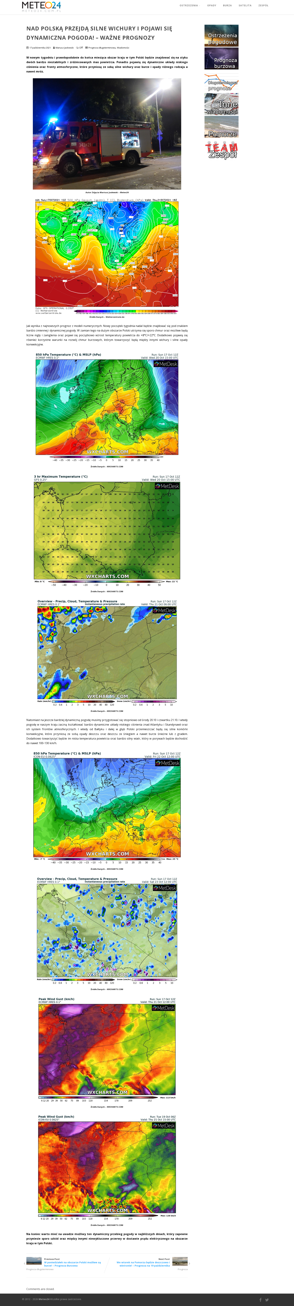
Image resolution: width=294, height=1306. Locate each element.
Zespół (263, 5)
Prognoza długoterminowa (102, 47)
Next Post (143, 1262)
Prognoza (183, 1269)
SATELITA (245, 5)
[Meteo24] (41, 12)
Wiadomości (123, 47)
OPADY (211, 5)
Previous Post (72, 1262)
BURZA (227, 5)
